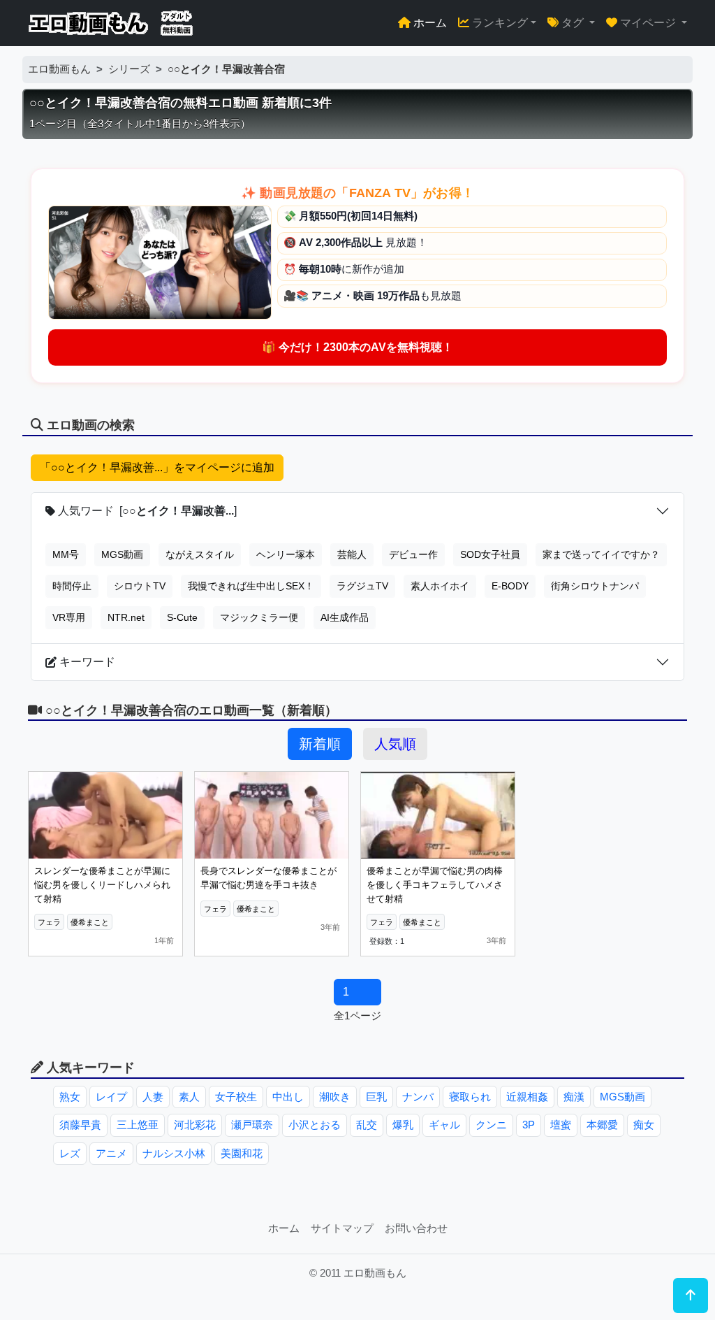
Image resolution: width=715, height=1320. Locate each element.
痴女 (643, 1125)
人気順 (395, 744)
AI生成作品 (344, 617)
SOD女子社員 (490, 554)
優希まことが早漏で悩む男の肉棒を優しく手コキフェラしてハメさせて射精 (435, 884)
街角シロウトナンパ (595, 585)
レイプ (111, 1097)
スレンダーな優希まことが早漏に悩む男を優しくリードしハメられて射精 (102, 884)
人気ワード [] (146, 511)
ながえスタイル (199, 554)
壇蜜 (560, 1125)
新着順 (320, 744)
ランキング (498, 23)
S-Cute (182, 617)
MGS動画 (122, 554)
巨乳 (376, 1097)
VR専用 (68, 617)
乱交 (366, 1125)
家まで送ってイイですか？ (601, 554)
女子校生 (236, 1097)
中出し (288, 1097)
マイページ (648, 23)
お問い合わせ (416, 1228)
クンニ (491, 1125)
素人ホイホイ (440, 585)
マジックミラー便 (259, 617)
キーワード (86, 662)
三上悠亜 (138, 1125)
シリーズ (129, 69)
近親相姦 (527, 1097)
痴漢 (573, 1097)
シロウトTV (139, 585)
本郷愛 (602, 1125)
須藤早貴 (80, 1125)
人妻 (152, 1097)
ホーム (429, 23)
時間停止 (71, 585)
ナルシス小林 (173, 1153)
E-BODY (510, 585)
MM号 (65, 554)
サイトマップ (342, 1228)
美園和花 (242, 1153)
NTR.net (126, 617)
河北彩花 (195, 1125)
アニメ (111, 1153)
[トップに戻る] (690, 1295)
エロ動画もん (59, 69)
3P (528, 1125)
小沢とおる (314, 1125)
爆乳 (402, 1125)
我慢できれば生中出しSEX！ (251, 585)
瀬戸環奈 (252, 1125)
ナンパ (418, 1097)
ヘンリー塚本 (285, 554)
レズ (69, 1153)
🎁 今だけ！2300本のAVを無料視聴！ (357, 347)
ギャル (444, 1125)
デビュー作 (413, 554)
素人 (189, 1097)
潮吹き (335, 1097)
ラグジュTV (362, 585)
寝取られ (470, 1097)
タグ (573, 23)
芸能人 (352, 554)
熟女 (69, 1097)
